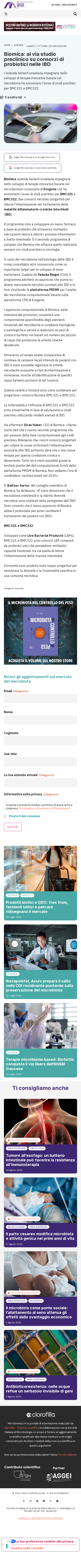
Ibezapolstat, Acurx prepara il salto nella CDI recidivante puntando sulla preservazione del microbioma (39, 986)
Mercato (27, 895)
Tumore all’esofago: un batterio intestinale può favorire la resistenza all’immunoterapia (40, 1160)
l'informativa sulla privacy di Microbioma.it (44, 808)
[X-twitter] (50, 1501)
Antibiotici (15, 1379)
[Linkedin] (37, 1501)
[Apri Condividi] (25, 97)
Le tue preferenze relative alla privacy (44, 1541)
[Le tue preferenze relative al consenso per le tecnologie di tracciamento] (7, 1546)
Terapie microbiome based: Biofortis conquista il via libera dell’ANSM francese (40, 1064)
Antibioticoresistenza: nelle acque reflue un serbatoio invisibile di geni (39, 1388)
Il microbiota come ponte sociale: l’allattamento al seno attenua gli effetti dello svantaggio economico (39, 1312)
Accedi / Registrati (64, 4)
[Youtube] (57, 1501)
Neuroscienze (16, 1227)
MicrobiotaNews (67, 1454)
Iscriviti (12, 827)
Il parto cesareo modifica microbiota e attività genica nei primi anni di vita (40, 1236)
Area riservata (17, 1148)
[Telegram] (43, 1501)
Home (7, 45)
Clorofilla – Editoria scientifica (21, 1427)
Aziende (18, 45)
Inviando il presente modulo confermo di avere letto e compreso (39, 806)
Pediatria (36, 1300)
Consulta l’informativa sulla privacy (40, 1518)
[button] (75, 14)
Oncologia (37, 1148)
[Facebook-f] (23, 1501)
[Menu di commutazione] (6, 14)
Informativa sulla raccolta (24, 1548)
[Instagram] (30, 1501)
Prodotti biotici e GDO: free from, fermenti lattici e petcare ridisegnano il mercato (37, 907)
